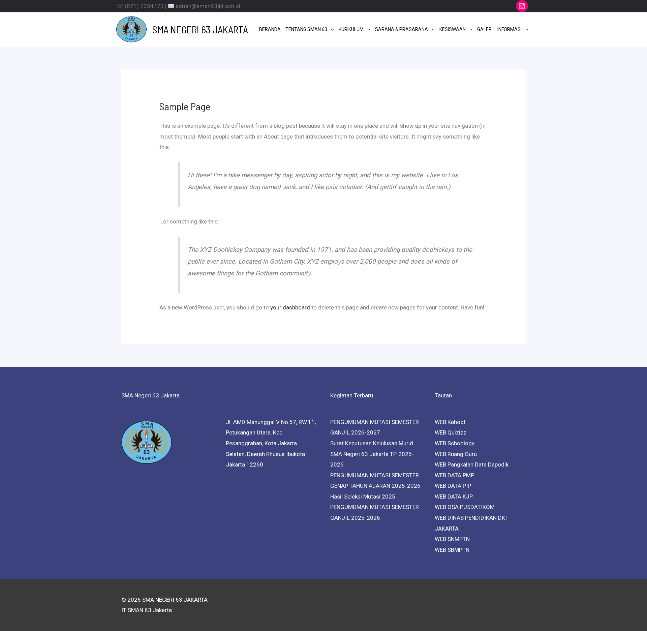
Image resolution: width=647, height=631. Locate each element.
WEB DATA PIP (453, 485)
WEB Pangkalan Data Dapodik (472, 464)
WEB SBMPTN (452, 549)
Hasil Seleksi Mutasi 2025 (362, 496)
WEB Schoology (454, 443)
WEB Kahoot (450, 422)
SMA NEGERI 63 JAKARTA (200, 29)
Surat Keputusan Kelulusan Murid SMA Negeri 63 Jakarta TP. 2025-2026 (372, 454)
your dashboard (290, 307)
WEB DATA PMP (454, 475)
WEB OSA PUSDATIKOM (465, 507)
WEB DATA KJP (454, 496)
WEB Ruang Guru (456, 454)
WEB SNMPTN (452, 539)
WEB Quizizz (450, 432)
